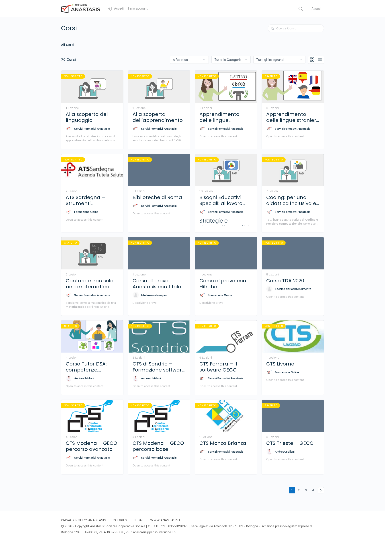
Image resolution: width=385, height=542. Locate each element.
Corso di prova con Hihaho (222, 284)
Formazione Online (86, 212)
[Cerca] (300, 8)
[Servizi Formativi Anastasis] (69, 128)
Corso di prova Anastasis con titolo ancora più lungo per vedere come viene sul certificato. (159, 284)
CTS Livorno (280, 364)
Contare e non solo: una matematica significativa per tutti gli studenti (91, 284)
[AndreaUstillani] (69, 378)
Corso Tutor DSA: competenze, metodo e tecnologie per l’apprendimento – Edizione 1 (92, 367)
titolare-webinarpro (154, 295)
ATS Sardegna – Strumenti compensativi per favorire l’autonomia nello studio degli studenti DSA (91, 200)
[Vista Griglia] (312, 59)
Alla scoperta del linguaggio (87, 117)
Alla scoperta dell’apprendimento (158, 117)
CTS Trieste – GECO (289, 443)
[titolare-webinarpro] (136, 295)
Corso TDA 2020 (285, 281)
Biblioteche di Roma (157, 197)
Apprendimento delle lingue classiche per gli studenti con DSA (220, 117)
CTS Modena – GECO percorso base (158, 446)
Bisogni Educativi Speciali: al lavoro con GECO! (220, 200)
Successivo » (321, 490)
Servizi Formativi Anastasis (92, 128)
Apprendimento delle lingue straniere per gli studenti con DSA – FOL (292, 117)
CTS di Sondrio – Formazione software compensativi (159, 367)
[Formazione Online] (69, 212)
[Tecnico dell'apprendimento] (269, 289)
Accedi (316, 8)
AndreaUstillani (84, 378)
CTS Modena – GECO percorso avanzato (91, 446)
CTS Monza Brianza (222, 443)
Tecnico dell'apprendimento (293, 289)
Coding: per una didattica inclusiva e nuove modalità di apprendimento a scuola (291, 200)
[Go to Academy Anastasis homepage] (80, 8)
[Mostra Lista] (320, 59)
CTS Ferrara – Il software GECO (218, 367)
